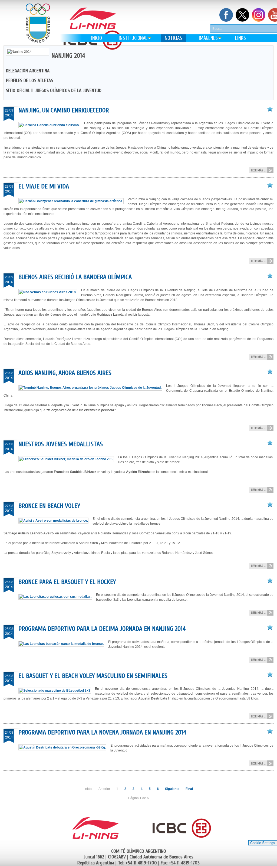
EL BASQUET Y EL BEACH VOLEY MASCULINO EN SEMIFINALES (92, 675)
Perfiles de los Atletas (29, 80)
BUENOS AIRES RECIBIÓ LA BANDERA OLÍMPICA (75, 277)
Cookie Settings (262, 843)
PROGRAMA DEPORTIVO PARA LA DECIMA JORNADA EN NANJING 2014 (102, 628)
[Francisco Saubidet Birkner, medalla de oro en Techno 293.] (68, 459)
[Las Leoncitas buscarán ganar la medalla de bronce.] (63, 644)
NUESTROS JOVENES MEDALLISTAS (60, 444)
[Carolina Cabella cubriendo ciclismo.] (51, 125)
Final (189, 789)
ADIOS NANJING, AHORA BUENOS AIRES (64, 373)
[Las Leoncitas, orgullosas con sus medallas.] (57, 597)
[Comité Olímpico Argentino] (38, 27)
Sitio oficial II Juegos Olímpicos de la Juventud (53, 90)
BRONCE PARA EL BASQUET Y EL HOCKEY (67, 582)
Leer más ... (258, 170)
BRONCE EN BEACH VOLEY (49, 505)
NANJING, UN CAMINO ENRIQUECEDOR (63, 110)
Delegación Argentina (28, 71)
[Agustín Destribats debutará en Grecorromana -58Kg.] (64, 747)
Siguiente (172, 789)
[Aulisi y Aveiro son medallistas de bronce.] (55, 520)
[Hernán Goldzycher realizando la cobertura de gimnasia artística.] (73, 201)
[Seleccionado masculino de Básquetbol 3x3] (56, 690)
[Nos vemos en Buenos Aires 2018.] (49, 292)
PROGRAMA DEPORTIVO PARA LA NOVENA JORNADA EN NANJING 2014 (102, 732)
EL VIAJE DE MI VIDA (43, 186)
